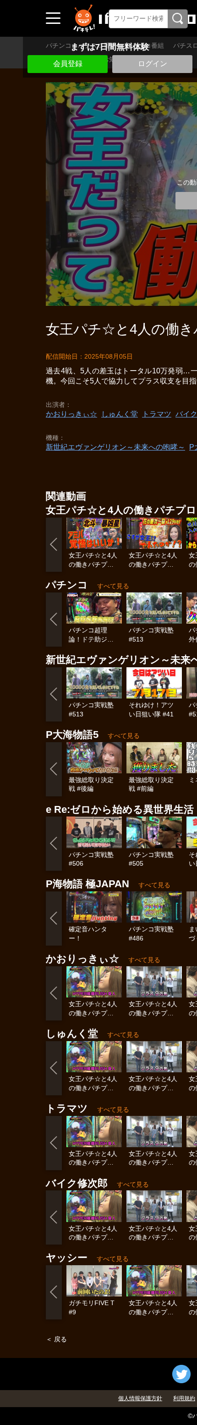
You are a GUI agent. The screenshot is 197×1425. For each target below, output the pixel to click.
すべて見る (113, 586)
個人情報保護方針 (140, 1398)
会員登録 (67, 64)
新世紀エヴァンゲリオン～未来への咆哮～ (115, 447)
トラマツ (156, 414)
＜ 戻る (56, 1339)
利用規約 (184, 1398)
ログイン (152, 64)
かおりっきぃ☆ (71, 414)
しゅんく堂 (119, 414)
